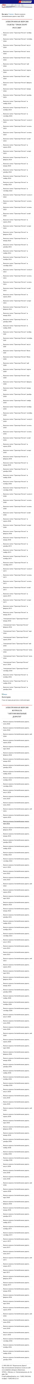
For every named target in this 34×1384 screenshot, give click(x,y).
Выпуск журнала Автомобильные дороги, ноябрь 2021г (16, 922)
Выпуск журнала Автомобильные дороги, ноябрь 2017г (16, 1221)
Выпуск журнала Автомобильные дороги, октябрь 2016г (16, 1346)
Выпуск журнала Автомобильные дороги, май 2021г (17, 959)
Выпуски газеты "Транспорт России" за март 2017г (17, 601)
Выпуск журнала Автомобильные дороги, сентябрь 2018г (16, 1159)
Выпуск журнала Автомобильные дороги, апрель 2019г (16, 1115)
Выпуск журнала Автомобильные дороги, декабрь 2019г (16, 1065)
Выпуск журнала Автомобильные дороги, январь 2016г (16, 1290)
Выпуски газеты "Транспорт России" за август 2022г (17, 196)
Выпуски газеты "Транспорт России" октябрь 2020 (17, 333)
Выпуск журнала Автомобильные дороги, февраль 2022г (16, 903)
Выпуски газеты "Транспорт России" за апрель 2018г (15, 520)
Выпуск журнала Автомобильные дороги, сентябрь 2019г (16, 1084)
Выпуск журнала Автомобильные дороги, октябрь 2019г (16, 1078)
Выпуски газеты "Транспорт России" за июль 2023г (17, 127)
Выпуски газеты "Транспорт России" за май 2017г (17, 588)
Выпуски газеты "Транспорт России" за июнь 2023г (17, 133)
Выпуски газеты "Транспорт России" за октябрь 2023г (15, 108)
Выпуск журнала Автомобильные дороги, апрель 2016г (16, 1308)
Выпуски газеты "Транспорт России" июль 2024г (16, 52)
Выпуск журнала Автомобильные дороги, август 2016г (16, 1333)
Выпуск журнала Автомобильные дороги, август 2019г (16, 1090)
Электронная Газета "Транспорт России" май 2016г (17, 645)
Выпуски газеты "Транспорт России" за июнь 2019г (17, 433)
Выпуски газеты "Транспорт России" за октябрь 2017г (15, 557)
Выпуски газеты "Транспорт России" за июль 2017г (17, 582)
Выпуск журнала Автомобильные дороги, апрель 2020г (16, 1040)
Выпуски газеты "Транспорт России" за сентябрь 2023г (15, 115)
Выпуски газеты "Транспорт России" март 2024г (16, 77)
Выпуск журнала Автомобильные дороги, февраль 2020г (16, 1053)
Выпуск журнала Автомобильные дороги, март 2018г (16, 1196)
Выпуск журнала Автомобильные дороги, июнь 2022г (16, 878)
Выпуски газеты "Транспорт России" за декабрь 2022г (15, 171)
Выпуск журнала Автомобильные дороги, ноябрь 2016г (16, 1352)
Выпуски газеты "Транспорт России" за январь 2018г (15, 539)
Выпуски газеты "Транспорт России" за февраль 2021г (15, 308)
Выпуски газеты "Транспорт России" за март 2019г (17, 451)
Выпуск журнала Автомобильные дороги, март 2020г (16, 1047)
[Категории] (4, 694)
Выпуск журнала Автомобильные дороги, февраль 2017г (16, 1277)
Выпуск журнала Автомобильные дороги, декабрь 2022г (16, 841)
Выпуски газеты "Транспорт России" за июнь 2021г (17, 283)
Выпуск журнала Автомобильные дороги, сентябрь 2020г (16, 1009)
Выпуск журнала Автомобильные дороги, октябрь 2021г (16, 928)
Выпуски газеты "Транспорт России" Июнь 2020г (16, 358)
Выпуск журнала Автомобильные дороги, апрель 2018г (16, 1190)
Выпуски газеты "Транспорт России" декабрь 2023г (17, 96)
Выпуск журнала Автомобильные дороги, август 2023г (16, 791)
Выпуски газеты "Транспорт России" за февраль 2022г (15, 233)
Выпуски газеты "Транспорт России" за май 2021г (17, 289)
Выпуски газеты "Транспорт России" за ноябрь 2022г (15, 177)
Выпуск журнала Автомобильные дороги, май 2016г (17, 1315)
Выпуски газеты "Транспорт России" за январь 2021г (15, 314)
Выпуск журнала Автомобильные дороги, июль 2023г (16, 797)
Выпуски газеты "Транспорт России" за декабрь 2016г (15, 688)
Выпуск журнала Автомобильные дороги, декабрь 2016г (16, 1358)
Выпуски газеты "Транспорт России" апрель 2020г (17, 370)
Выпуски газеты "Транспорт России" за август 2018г (17, 495)
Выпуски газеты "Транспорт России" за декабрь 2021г (15, 246)
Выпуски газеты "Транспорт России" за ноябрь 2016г (15, 682)
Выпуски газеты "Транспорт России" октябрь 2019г (17, 408)
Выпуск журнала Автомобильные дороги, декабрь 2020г (16, 991)
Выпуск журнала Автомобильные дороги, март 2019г (16, 1121)
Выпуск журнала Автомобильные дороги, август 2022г (16, 866)
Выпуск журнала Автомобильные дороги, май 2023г (17, 810)
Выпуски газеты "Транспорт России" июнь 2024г (16, 59)
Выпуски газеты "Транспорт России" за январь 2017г (15, 613)
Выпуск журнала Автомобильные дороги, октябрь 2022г (16, 853)
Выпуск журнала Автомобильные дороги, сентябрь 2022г (16, 860)
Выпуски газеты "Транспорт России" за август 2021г (17, 271)
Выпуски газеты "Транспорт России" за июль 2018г (17, 501)
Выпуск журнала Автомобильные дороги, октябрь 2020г (16, 1003)
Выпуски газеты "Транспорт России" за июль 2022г (17, 202)
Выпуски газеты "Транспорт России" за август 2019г (17, 420)
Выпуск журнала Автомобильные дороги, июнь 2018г (16, 1178)
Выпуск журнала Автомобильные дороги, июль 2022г (16, 872)
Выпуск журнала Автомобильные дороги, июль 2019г (16, 1097)
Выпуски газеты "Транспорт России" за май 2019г (17, 439)
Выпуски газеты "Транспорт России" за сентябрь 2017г (15, 563)
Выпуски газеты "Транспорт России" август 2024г (17, 46)
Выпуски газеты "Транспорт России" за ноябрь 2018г (15, 476)
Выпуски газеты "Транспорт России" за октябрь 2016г (15, 676)
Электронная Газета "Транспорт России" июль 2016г (17, 657)
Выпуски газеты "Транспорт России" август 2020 (17, 345)
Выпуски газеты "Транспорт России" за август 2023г (17, 121)
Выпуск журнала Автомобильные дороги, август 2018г (16, 1165)
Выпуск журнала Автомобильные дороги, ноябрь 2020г (16, 997)
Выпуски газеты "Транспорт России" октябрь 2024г (17, 34)
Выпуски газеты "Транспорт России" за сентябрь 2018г (15, 489)
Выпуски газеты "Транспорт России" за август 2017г (17, 570)
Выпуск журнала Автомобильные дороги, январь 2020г (16, 1059)
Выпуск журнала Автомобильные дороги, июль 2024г (16, 723)
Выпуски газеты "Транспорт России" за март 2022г (17, 227)
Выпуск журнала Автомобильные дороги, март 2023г (16, 822)
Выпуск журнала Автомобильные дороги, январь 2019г (16, 1134)
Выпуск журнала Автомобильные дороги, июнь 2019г (16, 1103)
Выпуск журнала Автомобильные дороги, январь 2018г (16, 1209)
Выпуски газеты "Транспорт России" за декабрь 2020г (15, 320)
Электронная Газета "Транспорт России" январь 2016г (15, 620)
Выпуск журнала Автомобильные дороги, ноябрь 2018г (16, 1146)
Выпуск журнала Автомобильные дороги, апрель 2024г (16, 741)
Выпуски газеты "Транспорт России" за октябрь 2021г (15, 258)
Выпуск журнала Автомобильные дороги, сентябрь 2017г (16, 1234)
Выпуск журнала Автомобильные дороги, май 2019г (17, 1109)
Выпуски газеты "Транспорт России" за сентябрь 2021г (15, 264)
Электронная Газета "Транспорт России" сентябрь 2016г (15, 669)
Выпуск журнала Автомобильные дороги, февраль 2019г (16, 1128)
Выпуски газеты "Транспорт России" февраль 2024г (17, 84)
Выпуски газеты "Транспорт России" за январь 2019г (15, 464)
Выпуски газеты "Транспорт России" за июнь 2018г (17, 507)
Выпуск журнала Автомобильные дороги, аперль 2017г (16, 1265)
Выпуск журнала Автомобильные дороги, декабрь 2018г (16, 1140)
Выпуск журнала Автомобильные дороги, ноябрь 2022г (16, 847)
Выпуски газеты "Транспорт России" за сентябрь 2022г (15, 190)
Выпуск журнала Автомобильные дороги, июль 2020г (16, 1022)
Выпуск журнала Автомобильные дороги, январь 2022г (16, 910)
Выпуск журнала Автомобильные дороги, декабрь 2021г (16, 916)
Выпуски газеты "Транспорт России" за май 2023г (17, 140)
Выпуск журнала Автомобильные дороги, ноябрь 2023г (16, 772)
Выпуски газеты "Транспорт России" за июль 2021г (17, 277)
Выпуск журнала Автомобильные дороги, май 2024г (17, 735)
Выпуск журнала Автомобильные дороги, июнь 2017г (16, 1252)
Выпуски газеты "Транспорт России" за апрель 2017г (15, 595)
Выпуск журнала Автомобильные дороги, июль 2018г (16, 1171)
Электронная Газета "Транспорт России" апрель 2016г (15, 638)
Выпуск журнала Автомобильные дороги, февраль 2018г (16, 1203)
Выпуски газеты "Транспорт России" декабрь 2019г (17, 395)
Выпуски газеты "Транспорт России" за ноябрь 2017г (15, 551)
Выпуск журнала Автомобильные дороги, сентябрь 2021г (16, 934)
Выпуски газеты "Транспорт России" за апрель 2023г (15, 146)
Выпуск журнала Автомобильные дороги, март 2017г (16, 1271)
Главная (11, 14)
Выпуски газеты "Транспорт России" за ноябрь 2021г (15, 252)
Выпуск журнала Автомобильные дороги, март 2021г (16, 972)
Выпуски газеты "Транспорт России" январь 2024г (17, 90)
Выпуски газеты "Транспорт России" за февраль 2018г (15, 532)
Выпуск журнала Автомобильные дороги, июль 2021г (16, 947)
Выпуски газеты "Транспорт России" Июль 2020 (16, 352)
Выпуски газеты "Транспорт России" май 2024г (16, 65)
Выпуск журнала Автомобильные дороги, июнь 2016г (16, 1321)
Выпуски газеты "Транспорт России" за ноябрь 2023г (15, 102)
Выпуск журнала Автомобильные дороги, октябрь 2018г (16, 1153)
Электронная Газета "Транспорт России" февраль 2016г (15, 626)
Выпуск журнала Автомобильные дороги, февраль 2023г (16, 829)
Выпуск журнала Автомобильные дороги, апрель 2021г (16, 966)
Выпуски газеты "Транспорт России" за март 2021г (17, 302)
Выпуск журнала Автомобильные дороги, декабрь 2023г (16, 766)
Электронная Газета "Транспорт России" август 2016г (15, 663)
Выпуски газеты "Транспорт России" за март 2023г (17, 152)
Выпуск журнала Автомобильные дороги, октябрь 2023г (16, 779)
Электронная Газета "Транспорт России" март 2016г (17, 632)
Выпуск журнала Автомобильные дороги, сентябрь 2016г (16, 1340)
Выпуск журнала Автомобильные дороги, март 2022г (16, 897)
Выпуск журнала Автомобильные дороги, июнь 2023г (16, 804)
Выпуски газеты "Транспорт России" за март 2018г (17, 526)
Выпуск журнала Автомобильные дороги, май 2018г (17, 1184)
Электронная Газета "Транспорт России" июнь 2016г (17, 651)
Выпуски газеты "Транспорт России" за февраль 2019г (15, 458)
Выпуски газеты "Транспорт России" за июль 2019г (17, 426)
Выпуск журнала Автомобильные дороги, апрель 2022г (16, 891)
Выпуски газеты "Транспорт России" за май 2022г (17, 214)
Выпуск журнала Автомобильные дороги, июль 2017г (16, 1246)
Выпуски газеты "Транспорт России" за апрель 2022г (15, 221)
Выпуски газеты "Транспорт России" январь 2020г (17, 389)
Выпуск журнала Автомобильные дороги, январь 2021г (16, 984)
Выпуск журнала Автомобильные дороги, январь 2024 (16, 760)
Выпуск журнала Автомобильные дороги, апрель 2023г (16, 816)
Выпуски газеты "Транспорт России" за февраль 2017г (15, 607)
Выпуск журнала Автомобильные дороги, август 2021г (16, 941)
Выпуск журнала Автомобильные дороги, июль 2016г (16, 1327)
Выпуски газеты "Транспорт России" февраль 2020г (17, 383)
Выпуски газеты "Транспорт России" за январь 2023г (15, 165)
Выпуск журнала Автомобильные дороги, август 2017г (16, 1240)
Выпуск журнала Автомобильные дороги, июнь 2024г (16, 729)
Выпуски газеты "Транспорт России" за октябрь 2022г (15, 183)
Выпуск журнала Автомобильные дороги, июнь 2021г (16, 953)
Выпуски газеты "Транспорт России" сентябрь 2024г (17, 40)
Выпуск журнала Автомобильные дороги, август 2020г (16, 1016)
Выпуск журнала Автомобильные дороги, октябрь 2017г (16, 1227)
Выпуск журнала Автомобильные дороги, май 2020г (17, 1034)
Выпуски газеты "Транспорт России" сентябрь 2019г (17, 414)
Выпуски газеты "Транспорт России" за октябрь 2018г (15, 482)
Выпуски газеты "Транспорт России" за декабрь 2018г (15, 470)
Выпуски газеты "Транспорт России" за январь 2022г (15, 239)
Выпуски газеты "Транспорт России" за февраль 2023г (15, 158)
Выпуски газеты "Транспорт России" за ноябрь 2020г (15, 327)
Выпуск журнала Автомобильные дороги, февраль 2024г (16, 754)
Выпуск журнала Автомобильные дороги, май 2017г (17, 1259)
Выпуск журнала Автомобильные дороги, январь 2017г (16, 1284)
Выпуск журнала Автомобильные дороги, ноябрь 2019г (16, 1072)
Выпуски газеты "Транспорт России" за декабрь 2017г (15, 545)
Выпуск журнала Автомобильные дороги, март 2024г (16, 747)
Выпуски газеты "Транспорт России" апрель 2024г (17, 71)
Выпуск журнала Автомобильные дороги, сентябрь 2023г (16, 785)
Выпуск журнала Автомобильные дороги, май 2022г (17, 885)
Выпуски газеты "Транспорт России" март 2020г (16, 376)
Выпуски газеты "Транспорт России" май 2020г (16, 364)
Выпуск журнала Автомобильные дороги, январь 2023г (16, 835)
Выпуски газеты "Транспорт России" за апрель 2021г (15, 295)
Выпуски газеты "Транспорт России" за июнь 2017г (17, 576)
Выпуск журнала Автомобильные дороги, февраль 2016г (16, 1296)
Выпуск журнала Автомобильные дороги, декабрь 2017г (16, 1215)
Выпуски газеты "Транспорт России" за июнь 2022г (17, 208)
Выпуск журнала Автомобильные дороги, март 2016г (16, 1302)
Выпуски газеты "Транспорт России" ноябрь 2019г (17, 401)
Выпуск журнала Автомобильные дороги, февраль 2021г (16, 978)
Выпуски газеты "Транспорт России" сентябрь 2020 (17, 339)
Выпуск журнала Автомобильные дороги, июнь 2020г (16, 1028)
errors (30, 1380)
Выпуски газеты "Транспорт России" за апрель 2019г (15, 445)
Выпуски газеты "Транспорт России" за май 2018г (17, 514)
